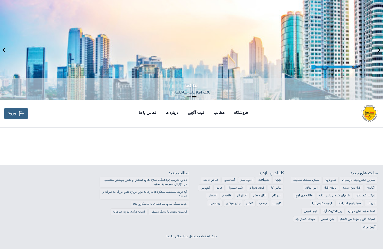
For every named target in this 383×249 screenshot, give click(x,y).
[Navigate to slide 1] (189, 96)
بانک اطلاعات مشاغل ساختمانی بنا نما (191, 236)
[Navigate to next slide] (379, 50)
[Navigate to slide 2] (194, 96)
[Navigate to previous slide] (4, 50)
